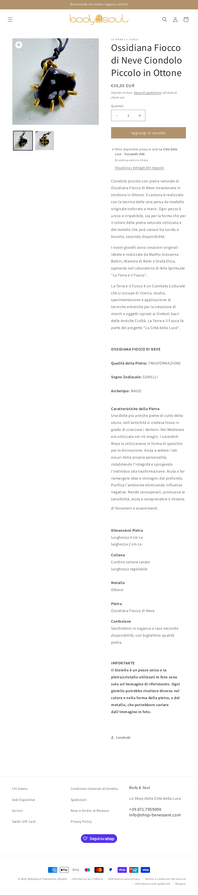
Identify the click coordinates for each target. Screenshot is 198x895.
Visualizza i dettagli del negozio (139, 167)
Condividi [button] (123, 737)
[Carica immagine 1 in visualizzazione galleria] (23, 140)
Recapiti (180, 883)
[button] (10, 19)
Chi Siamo (20, 788)
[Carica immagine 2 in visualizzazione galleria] (44, 140)
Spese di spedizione (147, 92)
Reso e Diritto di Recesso (90, 810)
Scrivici (17, 810)
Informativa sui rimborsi (87, 879)
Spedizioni (79, 800)
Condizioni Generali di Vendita (94, 788)
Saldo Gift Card (24, 821)
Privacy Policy (81, 821)
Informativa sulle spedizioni (153, 883)
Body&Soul (35, 879)
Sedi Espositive (23, 800)
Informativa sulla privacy (124, 879)
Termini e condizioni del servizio (165, 879)
